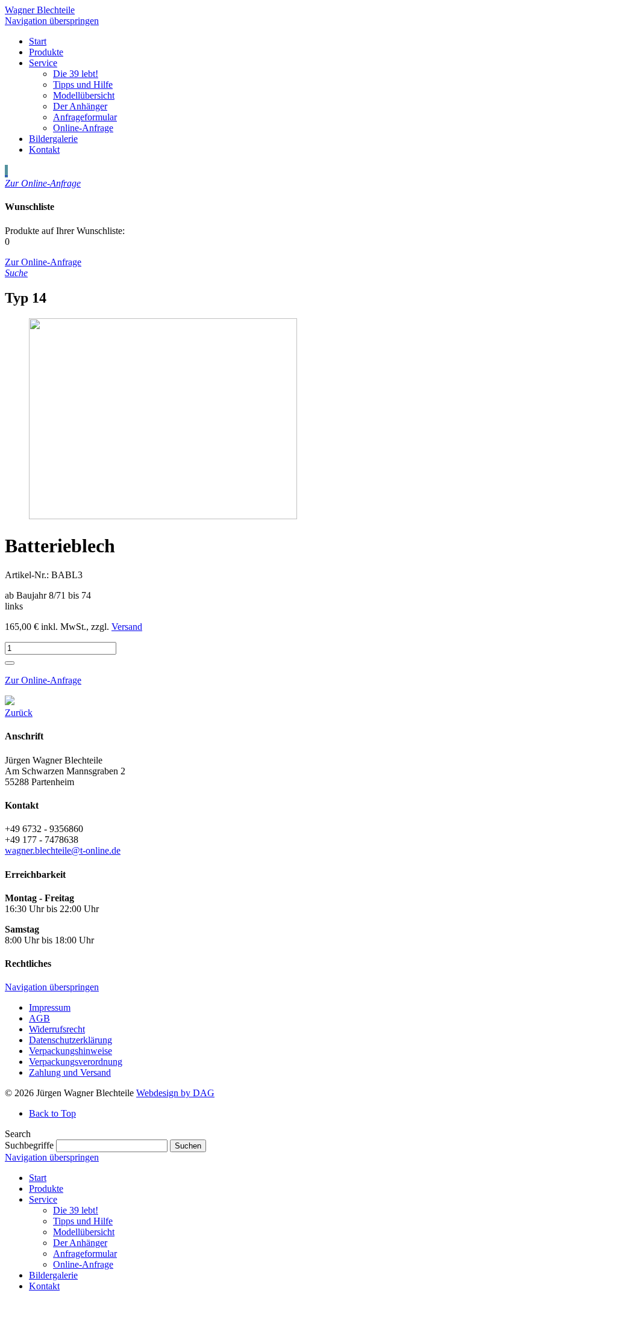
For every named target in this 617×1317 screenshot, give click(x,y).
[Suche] (6, 171)
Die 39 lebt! (75, 1210)
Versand (126, 626)
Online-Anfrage (83, 1264)
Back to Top (52, 1113)
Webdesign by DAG (175, 1093)
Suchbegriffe (29, 1145)
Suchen (188, 1145)
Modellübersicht (83, 1232)
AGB (39, 1018)
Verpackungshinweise (70, 1051)
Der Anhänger (80, 1243)
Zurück (19, 713)
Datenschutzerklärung (70, 1040)
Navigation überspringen (52, 21)
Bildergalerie (53, 1275)
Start (37, 1178)
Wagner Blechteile (40, 10)
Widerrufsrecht (57, 1029)
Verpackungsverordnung (75, 1061)
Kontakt (44, 1286)
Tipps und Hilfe (83, 1221)
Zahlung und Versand (70, 1072)
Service (43, 1199)
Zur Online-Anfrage (43, 680)
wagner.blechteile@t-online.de (63, 850)
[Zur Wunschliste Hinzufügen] (9, 663)
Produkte (46, 1188)
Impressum (49, 1007)
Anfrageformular (85, 1253)
